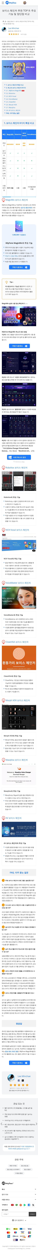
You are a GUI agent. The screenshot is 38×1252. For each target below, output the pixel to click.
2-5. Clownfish (11, 102)
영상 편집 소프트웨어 (13, 1169)
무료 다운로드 (17, 267)
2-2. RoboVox (10, 93)
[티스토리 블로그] (21, 1205)
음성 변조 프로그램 (11, 1051)
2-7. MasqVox (10, 108)
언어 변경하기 (19, 1220)
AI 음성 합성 (19, 1173)
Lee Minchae (24, 1076)
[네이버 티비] (25, 1205)
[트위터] (33, 1205)
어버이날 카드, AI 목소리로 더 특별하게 (17, 1120)
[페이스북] (29, 1205)
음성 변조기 (10, 21)
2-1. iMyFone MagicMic (13, 91)
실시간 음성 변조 (26, 208)
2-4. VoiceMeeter (12, 99)
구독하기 (32, 1214)
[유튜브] (12, 1205)
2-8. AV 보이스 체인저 (13, 110)
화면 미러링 (13, 1166)
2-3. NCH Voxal (11, 96)
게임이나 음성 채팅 (11, 256)
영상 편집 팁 (24, 1166)
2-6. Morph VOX (11, 105)
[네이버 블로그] (16, 1205)
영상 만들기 (27, 1169)
